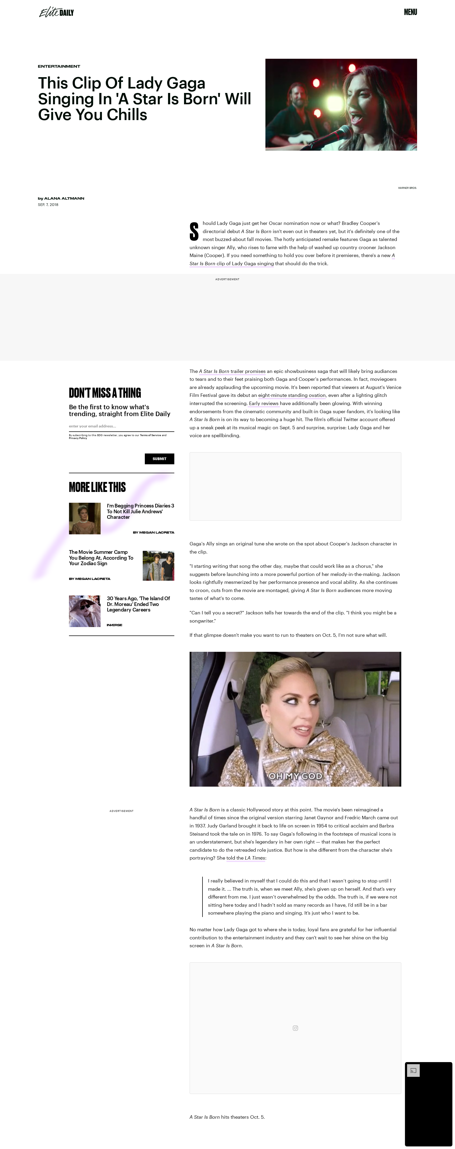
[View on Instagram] (295, 1028)
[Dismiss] (446, 1067)
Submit (159, 459)
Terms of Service (150, 435)
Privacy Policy (78, 438)
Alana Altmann (64, 198)
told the (245, 858)
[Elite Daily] (56, 11)
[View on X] (295, 486)
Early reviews (264, 403)
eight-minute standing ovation (292, 395)
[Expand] (411, 1067)
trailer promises (232, 371)
